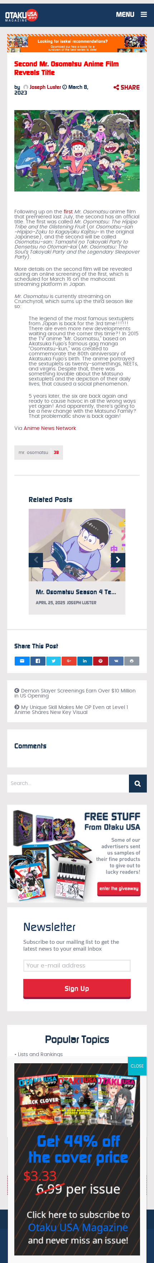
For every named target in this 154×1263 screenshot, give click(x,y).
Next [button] (118, 560)
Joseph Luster (44, 87)
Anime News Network (50, 428)
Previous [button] (36, 560)
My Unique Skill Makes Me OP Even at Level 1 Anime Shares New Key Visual (71, 710)
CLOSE (137, 1066)
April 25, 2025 (50, 602)
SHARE (129, 87)
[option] (77, 565)
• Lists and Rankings (38, 1054)
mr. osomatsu (39, 452)
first (68, 211)
